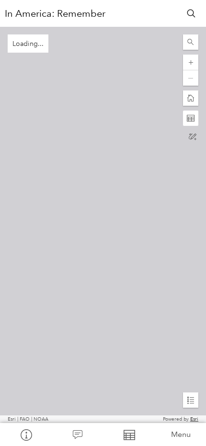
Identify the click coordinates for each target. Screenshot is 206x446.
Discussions (77, 434)
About (26, 434)
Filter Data (129, 434)
